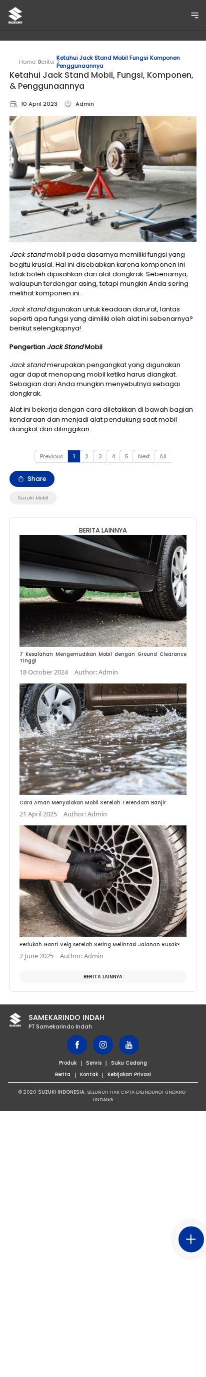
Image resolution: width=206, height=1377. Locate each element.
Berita (46, 62)
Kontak (89, 1074)
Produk (67, 1063)
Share (37, 478)
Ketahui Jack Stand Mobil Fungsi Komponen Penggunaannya (118, 62)
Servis (94, 1063)
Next (144, 456)
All (163, 456)
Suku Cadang (129, 1063)
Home (27, 62)
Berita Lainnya (103, 976)
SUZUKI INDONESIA (61, 1092)
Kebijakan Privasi (129, 1074)
